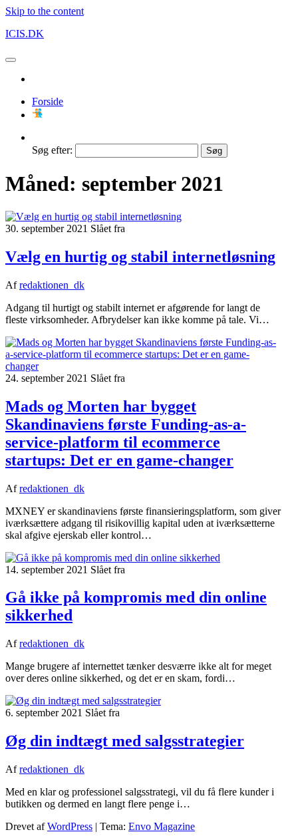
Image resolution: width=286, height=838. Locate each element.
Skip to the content (44, 11)
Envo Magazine (161, 826)
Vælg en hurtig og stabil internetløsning (140, 256)
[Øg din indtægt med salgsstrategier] (83, 700)
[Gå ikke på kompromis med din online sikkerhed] (112, 557)
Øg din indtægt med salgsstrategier (124, 741)
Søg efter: (52, 150)
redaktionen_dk (51, 285)
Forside (47, 101)
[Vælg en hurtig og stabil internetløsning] (93, 216)
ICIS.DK (24, 33)
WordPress (69, 826)
